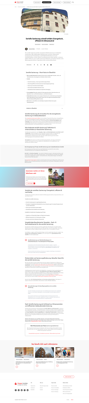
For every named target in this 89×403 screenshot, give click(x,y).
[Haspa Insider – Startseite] (19, 2)
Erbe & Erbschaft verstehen (67, 389)
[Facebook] (34, 65)
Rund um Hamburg (54, 391)
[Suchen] (73, 2)
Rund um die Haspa (54, 389)
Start (15, 6)
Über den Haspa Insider (44, 385)
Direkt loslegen (30, 183)
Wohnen (45, 359)
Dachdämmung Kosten (44, 333)
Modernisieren (52, 44)
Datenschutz (33, 385)
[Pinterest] (44, 65)
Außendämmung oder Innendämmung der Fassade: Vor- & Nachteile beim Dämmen (24, 363)
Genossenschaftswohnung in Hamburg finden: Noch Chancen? (44, 362)
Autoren (41, 387)
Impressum (33, 387)
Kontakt (41, 389)
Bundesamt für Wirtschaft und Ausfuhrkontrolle (44, 264)
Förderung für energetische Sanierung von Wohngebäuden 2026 (64, 362)
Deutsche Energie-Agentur (31, 159)
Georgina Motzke (32, 48)
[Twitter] (37, 65)
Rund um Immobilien (21, 6)
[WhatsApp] (41, 65)
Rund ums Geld (54, 385)
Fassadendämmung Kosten (34, 333)
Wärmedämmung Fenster (55, 333)
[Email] (51, 65)
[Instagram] (19, 390)
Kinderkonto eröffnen (66, 387)
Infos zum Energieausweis (67, 393)
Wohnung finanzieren (66, 391)
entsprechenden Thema (36, 321)
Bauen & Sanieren (37, 44)
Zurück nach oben (68, 376)
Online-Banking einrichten (67, 385)
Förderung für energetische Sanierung (45, 276)
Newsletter (32, 389)
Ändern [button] (72, 399)
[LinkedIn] (47, 65)
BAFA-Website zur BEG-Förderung (55, 275)
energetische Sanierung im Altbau (33, 118)
